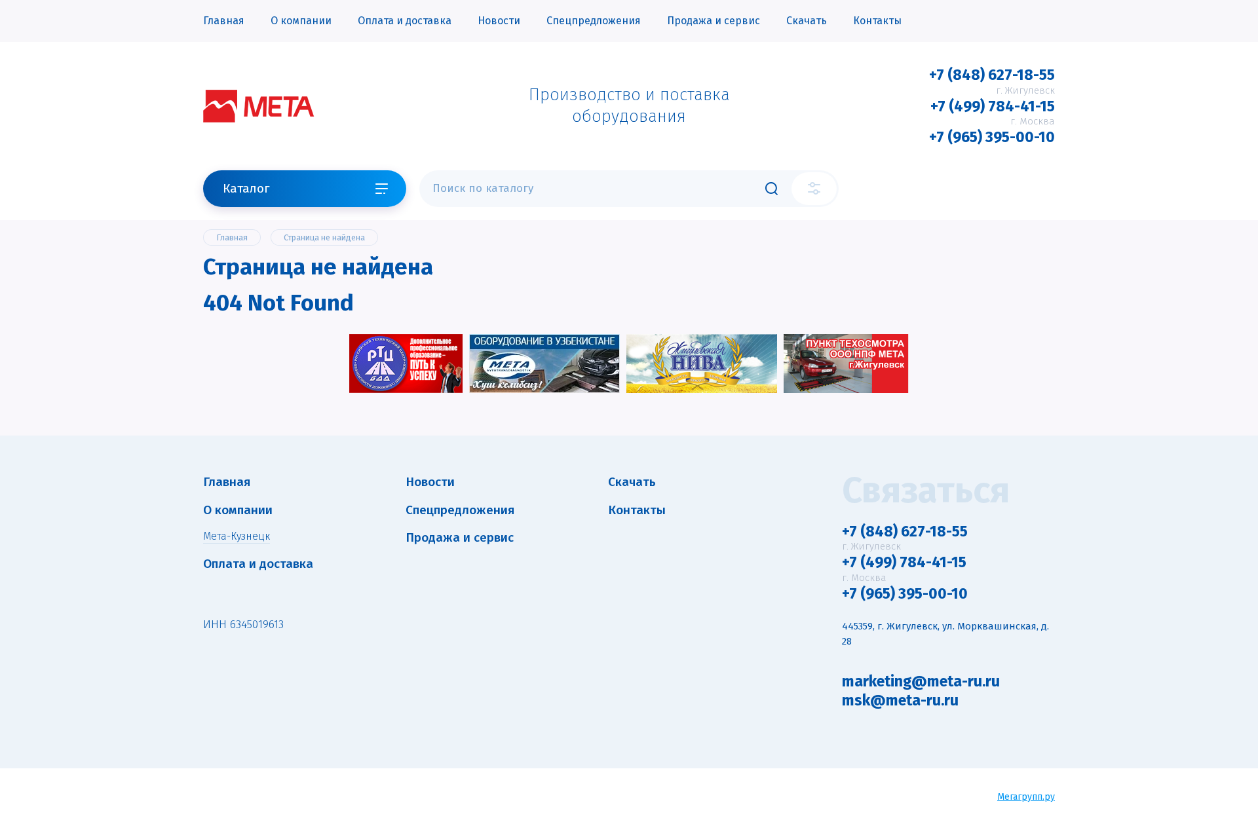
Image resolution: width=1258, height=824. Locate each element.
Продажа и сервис (713, 20)
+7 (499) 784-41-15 (992, 106)
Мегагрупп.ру (1026, 796)
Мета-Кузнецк (236, 536)
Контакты (877, 20)
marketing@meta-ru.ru (921, 681)
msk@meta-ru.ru (900, 700)
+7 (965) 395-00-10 (992, 137)
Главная (223, 20)
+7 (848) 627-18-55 (992, 75)
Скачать (806, 20)
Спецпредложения (593, 20)
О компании (301, 20)
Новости (499, 20)
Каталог (246, 188)
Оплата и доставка (404, 20)
